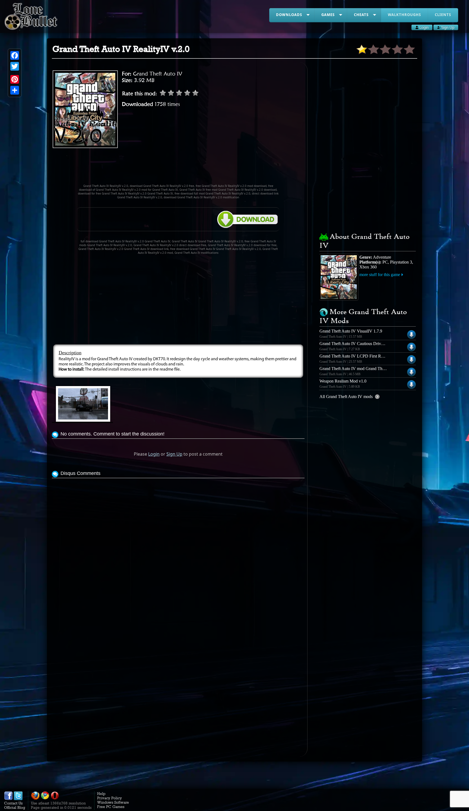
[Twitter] (14, 66)
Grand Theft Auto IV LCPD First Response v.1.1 (361, 356)
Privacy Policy (109, 798)
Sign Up (174, 454)
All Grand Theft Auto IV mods (346, 396)
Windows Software (113, 802)
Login (154, 454)
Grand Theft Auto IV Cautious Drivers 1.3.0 (357, 343)
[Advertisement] (178, 168)
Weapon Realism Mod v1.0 (342, 381)
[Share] (14, 90)
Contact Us (13, 803)
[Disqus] (178, 547)
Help (101, 793)
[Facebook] (14, 55)
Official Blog (14, 807)
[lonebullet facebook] (8, 799)
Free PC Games (110, 806)
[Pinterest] (14, 79)
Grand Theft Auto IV (157, 73)
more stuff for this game (379, 274)
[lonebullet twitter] (18, 799)
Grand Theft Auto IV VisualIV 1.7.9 (350, 331)
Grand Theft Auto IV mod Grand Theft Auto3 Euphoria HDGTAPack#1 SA (385, 368)
